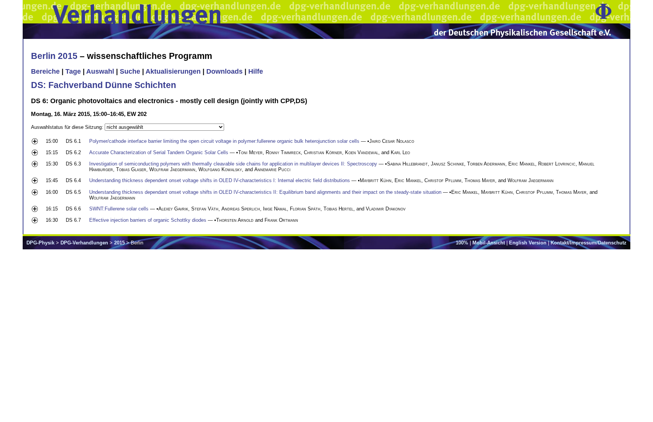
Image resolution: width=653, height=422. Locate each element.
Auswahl (100, 71)
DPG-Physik (40, 243)
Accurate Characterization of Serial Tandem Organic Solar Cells (158, 152)
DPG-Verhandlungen (84, 243)
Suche (130, 71)
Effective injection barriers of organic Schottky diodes (147, 220)
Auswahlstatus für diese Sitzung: (68, 127)
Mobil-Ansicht (488, 243)
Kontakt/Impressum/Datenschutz (589, 243)
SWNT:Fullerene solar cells (119, 209)
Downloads (224, 71)
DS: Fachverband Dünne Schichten (103, 85)
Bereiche (45, 71)
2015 (119, 243)
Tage (73, 71)
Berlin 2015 (54, 56)
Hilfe (255, 71)
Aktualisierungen (173, 71)
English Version (527, 243)
